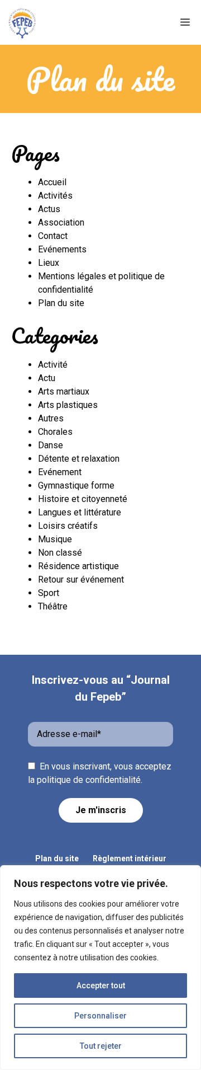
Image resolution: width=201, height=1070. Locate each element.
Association (61, 222)
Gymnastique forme (76, 485)
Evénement (60, 472)
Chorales (55, 431)
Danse (50, 445)
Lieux (48, 262)
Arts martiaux (63, 391)
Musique (55, 539)
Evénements (62, 249)
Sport (48, 593)
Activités (55, 195)
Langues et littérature (79, 512)
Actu (46, 378)
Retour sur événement (81, 579)
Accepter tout (100, 985)
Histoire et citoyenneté (82, 499)
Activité (53, 364)
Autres (51, 418)
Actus (49, 209)
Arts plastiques (68, 405)
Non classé (60, 552)
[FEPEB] (22, 22)
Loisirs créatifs (68, 525)
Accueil (52, 182)
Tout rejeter (101, 1045)
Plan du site (61, 303)
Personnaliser (100, 1015)
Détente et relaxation (78, 458)
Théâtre (53, 606)
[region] (100, 967)
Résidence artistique (78, 566)
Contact (53, 236)
